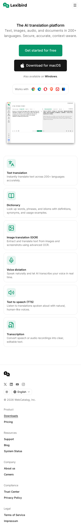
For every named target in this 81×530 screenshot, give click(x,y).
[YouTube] (17, 384)
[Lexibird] (15, 5)
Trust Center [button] (11, 491)
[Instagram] (23, 384)
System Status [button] (13, 451)
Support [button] (9, 439)
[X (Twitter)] (5, 384)
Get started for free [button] (40, 50)
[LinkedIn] (11, 384)
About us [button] (9, 468)
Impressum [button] (11, 520)
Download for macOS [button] (43, 65)
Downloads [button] (11, 415)
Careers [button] (9, 474)
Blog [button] (7, 445)
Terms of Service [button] (14, 514)
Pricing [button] (8, 421)
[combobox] (21, 392)
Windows (51, 76)
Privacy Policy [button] (13, 497)
